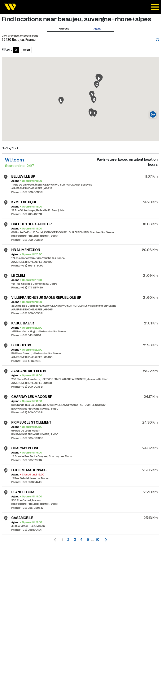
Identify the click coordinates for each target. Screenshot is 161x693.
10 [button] (97, 540)
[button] (104, 539)
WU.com (14, 160)
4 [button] (81, 540)
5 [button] (88, 540)
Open (26, 49)
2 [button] (68, 540)
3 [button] (75, 540)
